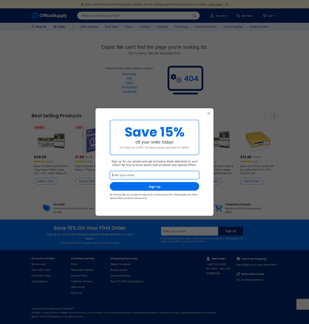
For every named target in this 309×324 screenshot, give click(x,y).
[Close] (208, 113)
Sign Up (155, 186)
